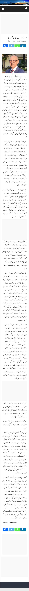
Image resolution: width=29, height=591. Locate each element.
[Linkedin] (23, 45)
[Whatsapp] (17, 45)
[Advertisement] (14, 24)
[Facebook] (5, 45)
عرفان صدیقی (11, 40)
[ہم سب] (14, 2)
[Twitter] (11, 45)
